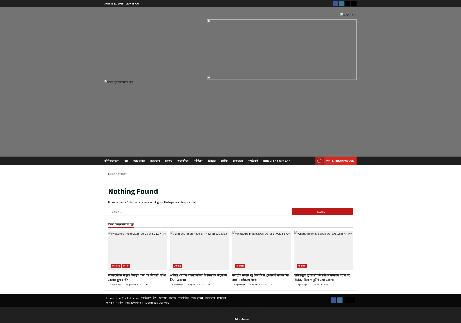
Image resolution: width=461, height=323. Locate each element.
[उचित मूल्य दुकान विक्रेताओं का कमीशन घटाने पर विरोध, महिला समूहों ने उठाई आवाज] (323, 250)
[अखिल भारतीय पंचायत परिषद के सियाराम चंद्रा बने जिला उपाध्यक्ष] (199, 250)
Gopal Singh (115, 284)
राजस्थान (155, 161)
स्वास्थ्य (163, 298)
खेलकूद (212, 161)
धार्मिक (224, 161)
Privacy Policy (134, 302)
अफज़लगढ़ (116, 265)
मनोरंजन (198, 161)
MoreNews (242, 319)
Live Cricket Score (127, 298)
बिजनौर (126, 265)
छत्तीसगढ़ (177, 265)
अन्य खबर (238, 161)
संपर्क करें (253, 161)
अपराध (168, 161)
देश (126, 161)
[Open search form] (311, 160)
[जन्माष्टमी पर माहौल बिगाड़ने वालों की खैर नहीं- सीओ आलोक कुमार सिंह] (137, 250)
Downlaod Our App (276, 161)
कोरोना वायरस (111, 161)
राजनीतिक (183, 161)
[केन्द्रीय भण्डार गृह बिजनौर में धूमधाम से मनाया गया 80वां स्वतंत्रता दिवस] (261, 250)
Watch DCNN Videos (340, 160)
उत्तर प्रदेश (139, 161)
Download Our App (157, 302)
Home (110, 298)
